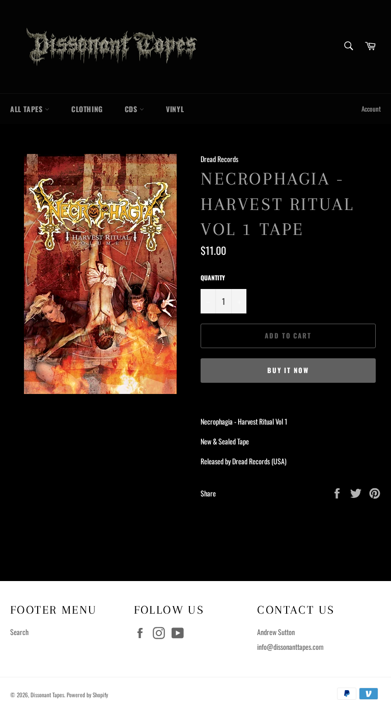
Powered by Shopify (87, 695)
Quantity (213, 278)
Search (19, 631)
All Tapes (27, 108)
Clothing (87, 108)
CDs (132, 108)
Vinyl (175, 108)
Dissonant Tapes (47, 695)
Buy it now (288, 370)
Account (371, 109)
